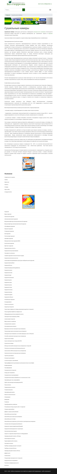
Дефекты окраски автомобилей (11, 411)
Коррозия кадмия (8, 294)
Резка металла (8, 384)
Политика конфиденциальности (12, 463)
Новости (6, 184)
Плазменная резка (9, 389)
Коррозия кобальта (9, 297)
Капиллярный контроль (10, 438)
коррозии (50, 33)
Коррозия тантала (8, 289)
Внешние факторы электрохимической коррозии (15, 223)
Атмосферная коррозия (10, 226)
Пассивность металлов (10, 253)
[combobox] (13, 9)
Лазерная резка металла (10, 387)
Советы (6, 179)
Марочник (7, 182)
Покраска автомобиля (9, 409)
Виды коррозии (8, 214)
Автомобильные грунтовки (10, 414)
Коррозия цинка (8, 280)
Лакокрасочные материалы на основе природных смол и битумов (19, 333)
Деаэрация (7, 399)
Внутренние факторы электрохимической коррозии (16, 221)
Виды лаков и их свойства (10, 321)
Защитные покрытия (9, 306)
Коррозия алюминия (9, 277)
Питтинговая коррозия (10, 236)
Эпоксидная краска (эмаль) (10, 326)
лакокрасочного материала (39, 31)
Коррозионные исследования (11, 460)
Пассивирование (8, 367)
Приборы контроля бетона (10, 448)
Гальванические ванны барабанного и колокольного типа (17, 377)
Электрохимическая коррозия (11, 219)
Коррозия (7, 211)
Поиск (23, 9)
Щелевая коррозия (9, 238)
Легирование (7, 397)
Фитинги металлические (10, 394)
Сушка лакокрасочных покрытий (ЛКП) (13, 341)
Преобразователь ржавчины (11, 404)
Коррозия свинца (8, 292)
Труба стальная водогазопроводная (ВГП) (14, 382)
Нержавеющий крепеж (10, 392)
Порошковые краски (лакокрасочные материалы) (15, 331)
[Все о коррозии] (16, 3)
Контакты (7, 465)
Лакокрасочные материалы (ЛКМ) (12, 316)
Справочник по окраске (10, 177)
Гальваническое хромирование (11, 375)
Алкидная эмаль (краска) (10, 323)
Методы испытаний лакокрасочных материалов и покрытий (18, 345)
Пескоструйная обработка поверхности (13, 311)
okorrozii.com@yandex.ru (45, 4)
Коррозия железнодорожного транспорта (14, 428)
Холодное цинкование (9, 358)
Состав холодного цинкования (11, 360)
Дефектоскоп (7, 453)
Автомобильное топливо (10, 419)
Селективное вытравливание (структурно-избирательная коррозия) (19, 260)
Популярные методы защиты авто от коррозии (15, 406)
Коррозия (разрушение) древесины (12, 267)
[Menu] (50, 10)
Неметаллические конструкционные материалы (15, 353)
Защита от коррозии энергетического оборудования (16, 433)
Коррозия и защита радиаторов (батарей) (14, 426)
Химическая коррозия (9, 216)
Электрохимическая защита (11, 431)
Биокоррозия (7, 233)
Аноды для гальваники (10, 372)
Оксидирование (8, 302)
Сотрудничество (8, 191)
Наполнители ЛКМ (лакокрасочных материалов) (15, 350)
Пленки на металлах (9, 304)
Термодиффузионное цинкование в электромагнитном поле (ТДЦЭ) (19, 363)
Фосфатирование (8, 365)
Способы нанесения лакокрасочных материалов (15, 336)
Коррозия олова (8, 282)
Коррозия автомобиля (9, 262)
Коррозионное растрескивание (11, 250)
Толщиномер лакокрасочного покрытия (13, 458)
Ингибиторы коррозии (10, 299)
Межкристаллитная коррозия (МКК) (12, 241)
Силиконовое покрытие (10, 319)
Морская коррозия (9, 228)
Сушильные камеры (9, 343)
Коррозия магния (8, 272)
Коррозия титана (8, 287)
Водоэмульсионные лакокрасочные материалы (15, 328)
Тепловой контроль (9, 443)
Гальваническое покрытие (10, 370)
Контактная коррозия (9, 243)
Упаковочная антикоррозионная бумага (13, 423)
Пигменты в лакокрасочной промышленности (15, 348)
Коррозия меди (8, 275)
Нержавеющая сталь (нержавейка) (12, 380)
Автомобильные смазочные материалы (13, 416)
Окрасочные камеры (9, 338)
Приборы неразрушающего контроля (13, 445)
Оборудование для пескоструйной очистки (14, 314)
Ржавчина (7, 402)
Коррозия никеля (8, 270)
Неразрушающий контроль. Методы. (13, 436)
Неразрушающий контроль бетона (12, 450)
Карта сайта (7, 189)
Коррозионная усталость (10, 248)
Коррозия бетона (8, 265)
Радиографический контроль (11, 441)
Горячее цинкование (9, 355)
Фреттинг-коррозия (9, 245)
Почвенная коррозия (9, 231)
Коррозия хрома (8, 284)
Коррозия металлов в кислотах (11, 258)
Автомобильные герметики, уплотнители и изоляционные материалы (20, 421)
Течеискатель (7, 455)
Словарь (6, 187)
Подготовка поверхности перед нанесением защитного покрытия (19, 309)
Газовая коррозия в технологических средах (14, 255)
